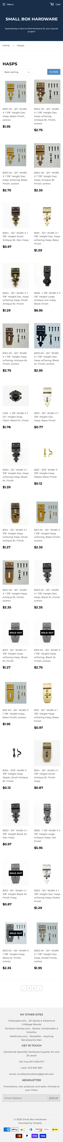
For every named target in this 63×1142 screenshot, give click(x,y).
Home (6, 45)
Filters (54, 72)
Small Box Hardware (32, 19)
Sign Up (53, 1098)
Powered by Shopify (30, 1123)
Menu (10, 4)
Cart (57, 4)
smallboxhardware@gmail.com (35, 1074)
